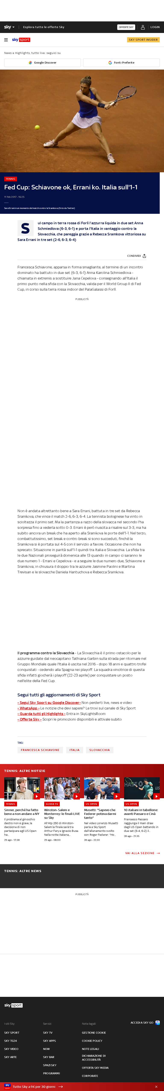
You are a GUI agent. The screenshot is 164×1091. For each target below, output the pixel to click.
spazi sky (49, 1065)
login (155, 27)
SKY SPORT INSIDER (143, 39)
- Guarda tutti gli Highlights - (41, 714)
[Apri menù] (6, 40)
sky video (11, 1049)
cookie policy (92, 1040)
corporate (90, 1076)
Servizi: (47, 1023)
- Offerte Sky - (29, 719)
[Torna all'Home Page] (21, 40)
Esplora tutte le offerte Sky (43, 27)
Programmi (51, 1073)
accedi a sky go (142, 1022)
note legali (90, 1049)
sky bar (48, 1057)
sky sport (11, 1032)
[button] (75, 1086)
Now (46, 1049)
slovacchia (99, 750)
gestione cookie (94, 1032)
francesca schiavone (40, 750)
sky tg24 (10, 1040)
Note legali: (89, 1023)
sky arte (10, 1057)
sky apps (49, 1040)
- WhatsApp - (28, 708)
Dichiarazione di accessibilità (93, 1057)
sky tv (47, 1032)
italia (75, 750)
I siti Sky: (9, 1023)
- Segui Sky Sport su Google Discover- (49, 702)
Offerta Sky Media (95, 1067)
